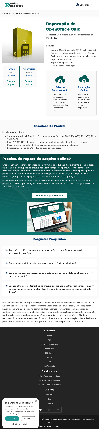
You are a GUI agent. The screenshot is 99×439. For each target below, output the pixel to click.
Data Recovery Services (49, 376)
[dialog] (20, 413)
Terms (49, 426)
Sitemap (57, 426)
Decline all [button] (28, 419)
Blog (49, 399)
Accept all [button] (12, 419)
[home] (14, 4)
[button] (83, 5)
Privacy (42, 426)
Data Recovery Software (49, 380)
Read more (22, 414)
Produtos (6, 13)
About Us (49, 394)
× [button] (36, 401)
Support (49, 403)
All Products (49, 366)
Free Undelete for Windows (49, 385)
